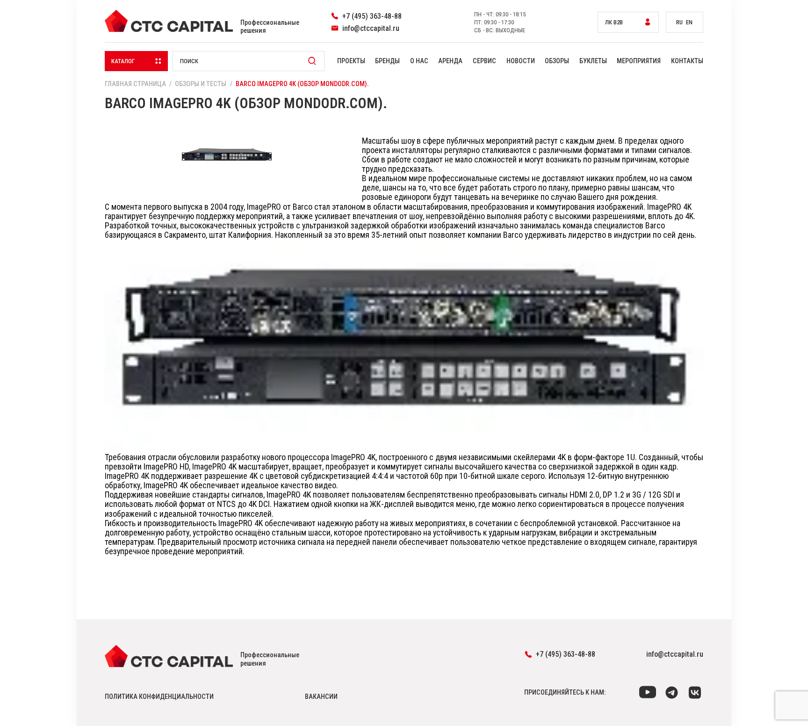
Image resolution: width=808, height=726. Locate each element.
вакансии (321, 697)
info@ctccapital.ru (674, 654)
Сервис (484, 61)
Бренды (387, 61)
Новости (520, 61)
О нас (419, 61)
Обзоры (557, 61)
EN (689, 22)
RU (679, 22)
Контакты (687, 61)
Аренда (450, 61)
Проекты (351, 61)
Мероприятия (639, 61)
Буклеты (593, 61)
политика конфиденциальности (159, 697)
